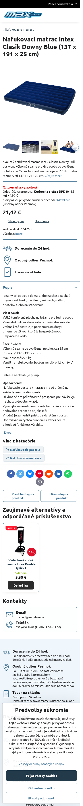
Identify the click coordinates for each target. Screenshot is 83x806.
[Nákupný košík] (63, 14)
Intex (19, 233)
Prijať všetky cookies (41, 776)
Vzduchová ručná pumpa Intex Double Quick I (20, 564)
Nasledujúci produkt (59, 496)
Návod (7, 432)
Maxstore (63, 200)
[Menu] (74, 14)
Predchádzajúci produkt (23, 496)
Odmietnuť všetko (41, 788)
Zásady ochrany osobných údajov (41, 764)
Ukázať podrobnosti (41, 798)
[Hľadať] (53, 14)
